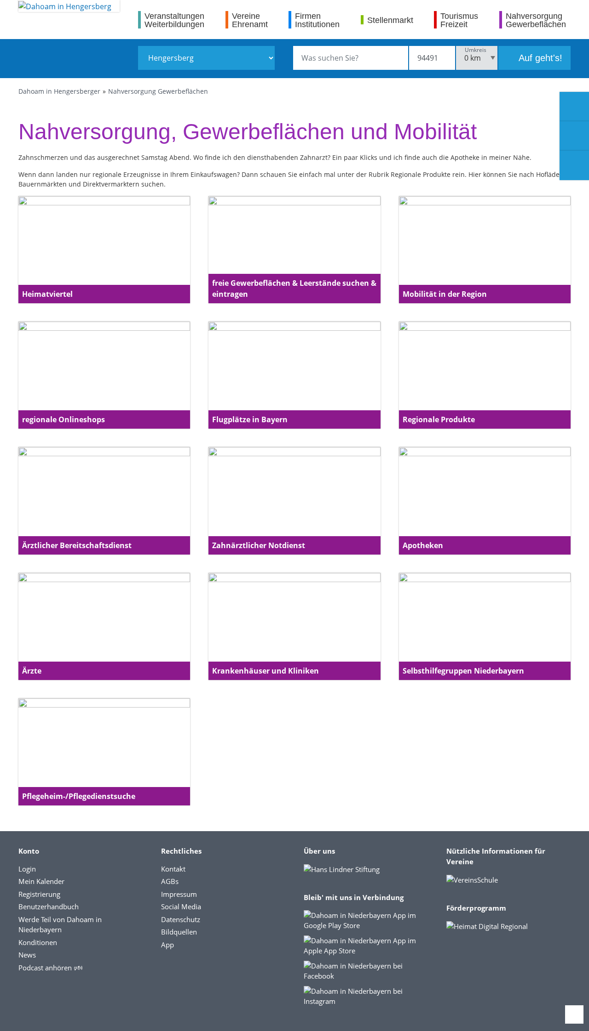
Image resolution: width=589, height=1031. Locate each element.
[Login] (574, 136)
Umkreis (475, 50)
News (27, 954)
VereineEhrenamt (250, 19)
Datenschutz (180, 919)
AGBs (170, 881)
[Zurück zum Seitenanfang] (574, 1014)
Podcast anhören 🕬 (50, 967)
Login (27, 868)
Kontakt (173, 868)
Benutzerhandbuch (48, 906)
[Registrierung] (574, 106)
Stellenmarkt (390, 20)
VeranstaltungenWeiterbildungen (174, 19)
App (167, 944)
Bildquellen (179, 931)
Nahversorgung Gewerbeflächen (158, 91)
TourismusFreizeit (459, 19)
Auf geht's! (539, 58)
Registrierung (39, 894)
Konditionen (37, 942)
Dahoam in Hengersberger (59, 91)
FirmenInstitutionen (317, 19)
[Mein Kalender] (574, 165)
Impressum (179, 894)
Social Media (181, 906)
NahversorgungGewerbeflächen (536, 19)
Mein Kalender (41, 881)
